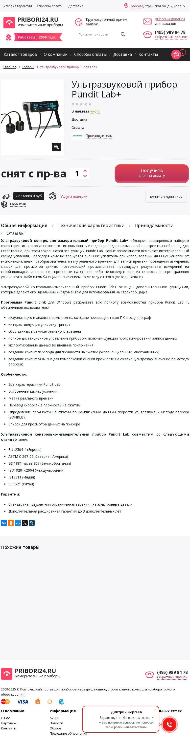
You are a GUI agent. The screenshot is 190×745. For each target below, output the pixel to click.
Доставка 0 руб (29, 195)
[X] (25, 523)
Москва (137, 6)
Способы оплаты (50, 6)
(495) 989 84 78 (170, 32)
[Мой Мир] (18, 523)
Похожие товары (20, 547)
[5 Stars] (89, 104)
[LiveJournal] (32, 523)
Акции (54, 718)
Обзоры (56, 728)
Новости (56, 723)
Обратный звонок (171, 36)
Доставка (75, 6)
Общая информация (24, 225)
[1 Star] (72, 104)
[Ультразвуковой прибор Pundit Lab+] (32, 117)
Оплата (77, 127)
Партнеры (9, 723)
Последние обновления (68, 733)
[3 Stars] (81, 104)
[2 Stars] (77, 104)
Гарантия (18, 204)
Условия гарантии (17, 6)
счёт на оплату (152, 172)
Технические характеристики (91, 225)
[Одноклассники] (11, 523)
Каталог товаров (20, 54)
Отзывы (15, 233)
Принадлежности (154, 225)
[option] (32, 117)
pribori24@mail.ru (170, 18)
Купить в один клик (166, 196)
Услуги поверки (74, 196)
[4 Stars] (85, 104)
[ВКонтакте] (4, 523)
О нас (5, 718)
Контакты (148, 54)
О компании (56, 54)
